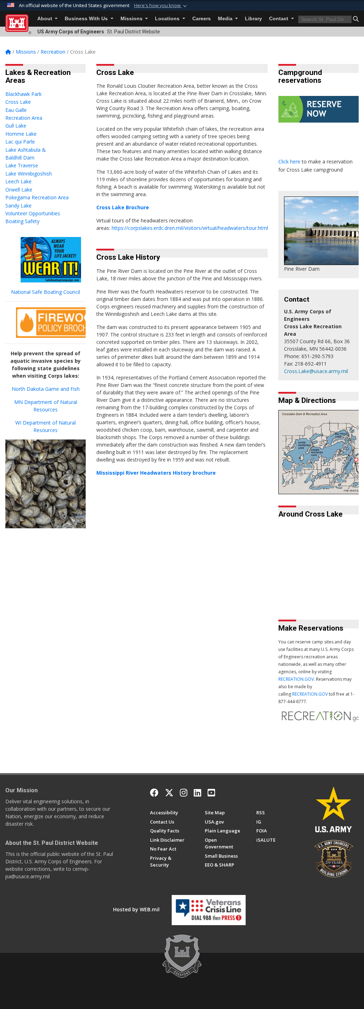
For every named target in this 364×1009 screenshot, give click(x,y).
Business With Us (87, 18)
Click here (290, 161)
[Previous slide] (299, 593)
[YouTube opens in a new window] (211, 792)
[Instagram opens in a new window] (183, 792)
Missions (132, 18)
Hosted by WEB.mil (136, 909)
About (45, 18)
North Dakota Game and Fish (46, 388)
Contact (279, 18)
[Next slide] (353, 593)
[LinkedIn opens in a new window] (197, 792)
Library (253, 18)
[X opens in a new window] (169, 792)
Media (226, 18)
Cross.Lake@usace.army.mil (316, 371)
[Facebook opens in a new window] (154, 792)
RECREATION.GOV (296, 679)
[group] (318, 551)
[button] (161, 5)
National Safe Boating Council (45, 291)
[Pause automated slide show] (286, 593)
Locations (168, 18)
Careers (201, 18)
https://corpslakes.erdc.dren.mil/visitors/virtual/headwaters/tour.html (190, 228)
